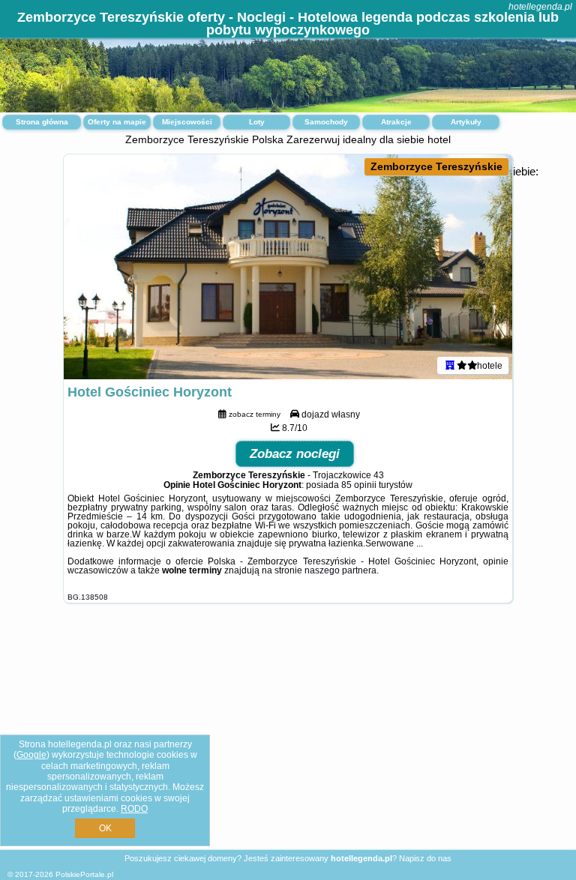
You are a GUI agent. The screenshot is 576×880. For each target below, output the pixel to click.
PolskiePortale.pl (84, 874)
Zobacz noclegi (295, 454)
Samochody (326, 122)
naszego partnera (340, 570)
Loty (257, 122)
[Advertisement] (288, 738)
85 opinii (358, 485)
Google (31, 755)
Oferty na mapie (117, 122)
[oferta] (450, 365)
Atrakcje (396, 122)
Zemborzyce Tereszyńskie (436, 166)
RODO (134, 809)
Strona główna (42, 122)
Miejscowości (187, 122)
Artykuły (466, 122)
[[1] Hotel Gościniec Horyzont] (288, 266)
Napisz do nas (425, 858)
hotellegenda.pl (540, 6)
